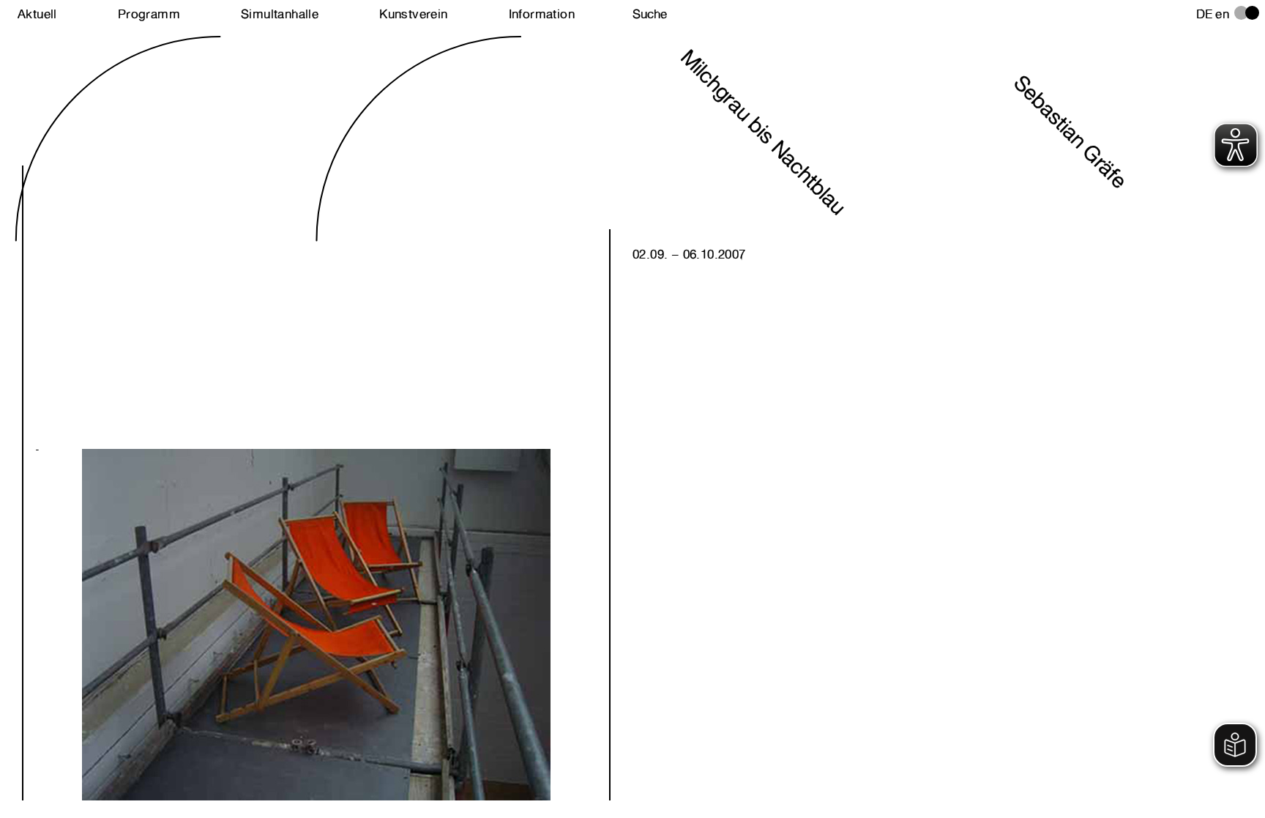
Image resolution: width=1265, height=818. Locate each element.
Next (176, 599)
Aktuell (37, 14)
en (1222, 14)
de (1204, 14)
